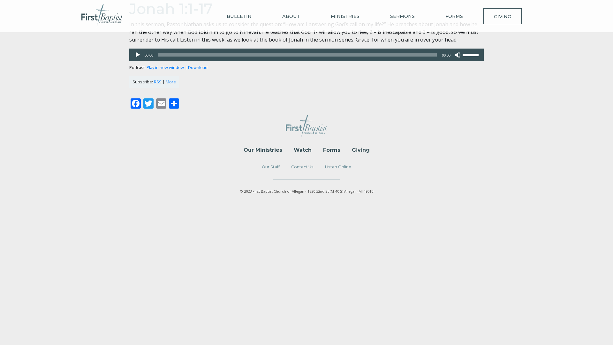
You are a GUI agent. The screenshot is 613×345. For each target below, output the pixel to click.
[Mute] (457, 55)
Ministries (345, 16)
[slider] (472, 54)
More (171, 82)
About (291, 16)
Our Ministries (263, 150)
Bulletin (239, 16)
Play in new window (165, 67)
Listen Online (338, 167)
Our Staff (271, 167)
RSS (158, 82)
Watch (303, 150)
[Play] (137, 55)
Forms (454, 16)
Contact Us (302, 167)
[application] (306, 55)
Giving (502, 16)
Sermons (402, 16)
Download (198, 67)
